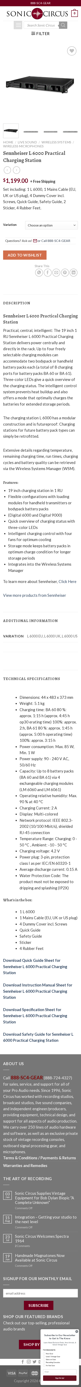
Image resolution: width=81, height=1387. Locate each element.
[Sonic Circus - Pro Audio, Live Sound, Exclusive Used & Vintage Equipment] (37, 13)
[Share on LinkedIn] (73, 273)
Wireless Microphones (23, 146)
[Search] (63, 25)
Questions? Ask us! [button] (18, 241)
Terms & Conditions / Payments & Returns (39, 1158)
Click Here (67, 581)
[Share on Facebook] (48, 273)
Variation (10, 224)
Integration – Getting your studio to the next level (46, 1219)
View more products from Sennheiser (34, 595)
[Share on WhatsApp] (39, 273)
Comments (22, 1246)
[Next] (71, 82)
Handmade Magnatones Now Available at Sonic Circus (40, 1257)
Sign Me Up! (59, 1378)
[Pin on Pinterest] (65, 273)
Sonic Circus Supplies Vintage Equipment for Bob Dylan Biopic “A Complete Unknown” (44, 1198)
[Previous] (10, 82)
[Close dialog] (76, 1331)
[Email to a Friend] (56, 273)
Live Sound (27, 142)
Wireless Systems (56, 142)
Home (8, 142)
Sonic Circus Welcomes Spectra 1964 (42, 1238)
